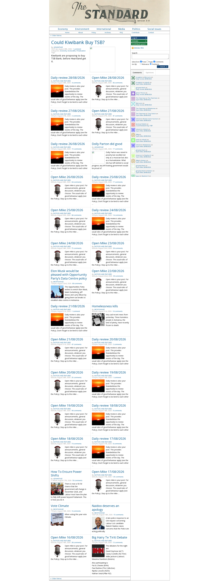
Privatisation (81, 51)
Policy (94, 32)
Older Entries (57, 35)
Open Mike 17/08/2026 (108, 471)
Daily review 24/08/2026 (109, 210)
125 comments (118, 477)
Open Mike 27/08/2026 (108, 111)
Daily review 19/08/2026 (109, 372)
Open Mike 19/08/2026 (67, 405)
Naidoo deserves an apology (105, 507)
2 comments (76, 116)
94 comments (76, 411)
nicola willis (72, 51)
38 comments (118, 83)
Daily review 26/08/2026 (68, 144)
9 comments (117, 411)
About (80, 32)
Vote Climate (60, 506)
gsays (137, 176)
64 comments (76, 182)
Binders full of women (150, 119)
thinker (143, 160)
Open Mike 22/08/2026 (108, 271)
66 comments (76, 215)
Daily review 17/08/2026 (109, 438)
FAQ (121, 32)
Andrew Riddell (141, 124)
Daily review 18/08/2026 (109, 405)
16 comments (118, 311)
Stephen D (147, 155)
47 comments (118, 116)
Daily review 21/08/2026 (68, 306)
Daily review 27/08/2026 (68, 111)
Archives (108, 32)
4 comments (76, 83)
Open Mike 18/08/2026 (67, 438)
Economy (63, 28)
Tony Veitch (152, 114)
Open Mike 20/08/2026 (67, 372)
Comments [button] (137, 72)
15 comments (77, 149)
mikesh (146, 82)
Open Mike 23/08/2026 (108, 243)
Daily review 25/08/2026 (109, 177)
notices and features (62, 81)
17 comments (118, 149)
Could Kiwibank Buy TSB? (78, 42)
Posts (144, 62)
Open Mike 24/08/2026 (67, 243)
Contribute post (138, 44)
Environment (82, 28)
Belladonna (151, 108)
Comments (159, 62)
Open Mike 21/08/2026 (67, 339)
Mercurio (147, 77)
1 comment (77, 49)
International (104, 28)
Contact (151, 32)
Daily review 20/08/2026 (109, 339)
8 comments (117, 444)
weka (137, 140)
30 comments (118, 276)
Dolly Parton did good (107, 144)
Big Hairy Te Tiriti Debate (109, 537)
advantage (58, 47)
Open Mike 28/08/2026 (108, 77)
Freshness (155, 64)
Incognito (139, 77)
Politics (136, 28)
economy (63, 51)
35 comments (76, 377)
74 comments (76, 444)
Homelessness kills (105, 306)
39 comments (118, 248)
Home (67, 32)
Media (121, 28)
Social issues (154, 28)
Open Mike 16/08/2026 (67, 537)
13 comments (118, 542)
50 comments (77, 480)
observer (139, 155)
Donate (135, 41)
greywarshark (140, 88)
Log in (134, 38)
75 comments (76, 248)
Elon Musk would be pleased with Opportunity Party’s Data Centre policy (69, 274)
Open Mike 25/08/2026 (67, 210)
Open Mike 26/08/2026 (67, 177)
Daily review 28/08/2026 (68, 77)
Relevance (145, 64)
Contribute (135, 32)
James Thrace (140, 93)
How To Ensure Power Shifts (66, 473)
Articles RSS (139, 48)
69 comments (77, 283)
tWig (137, 134)
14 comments (118, 215)
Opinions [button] (150, 72)
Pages (151, 62)
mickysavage (58, 282)
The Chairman (140, 98)
